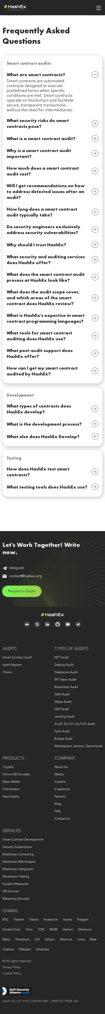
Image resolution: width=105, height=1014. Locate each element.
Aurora (67, 919)
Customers (62, 789)
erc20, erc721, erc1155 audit (75, 724)
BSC (6, 919)
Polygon (82, 919)
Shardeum (22, 939)
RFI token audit (65, 679)
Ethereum (85, 929)
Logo (15, 7)
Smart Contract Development (23, 839)
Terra (29, 929)
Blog (58, 804)
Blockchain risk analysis (19, 861)
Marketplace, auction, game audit (78, 746)
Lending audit (65, 716)
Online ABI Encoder (16, 774)
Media (59, 774)
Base (93, 939)
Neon (6, 939)
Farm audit (62, 731)
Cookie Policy (12, 973)
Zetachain (42, 949)
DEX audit (62, 709)
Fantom (19, 919)
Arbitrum (66, 939)
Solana (33, 919)
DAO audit (62, 694)
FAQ (58, 811)
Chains (7, 672)
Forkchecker (11, 789)
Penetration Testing (16, 876)
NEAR (53, 929)
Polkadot (25, 949)
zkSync (50, 939)
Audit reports (12, 665)
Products (13, 758)
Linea (81, 939)
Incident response (15, 884)
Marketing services (16, 898)
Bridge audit (64, 738)
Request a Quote (21, 591)
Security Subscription (17, 847)
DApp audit (63, 702)
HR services (11, 891)
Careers (60, 781)
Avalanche (51, 919)
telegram (16, 568)
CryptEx (8, 767)
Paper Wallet (11, 781)
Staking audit (64, 665)
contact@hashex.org (25, 576)
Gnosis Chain (12, 929)
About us (61, 767)
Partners (60, 796)
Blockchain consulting (18, 854)
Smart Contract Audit (17, 657)
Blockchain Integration (18, 869)
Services (12, 831)
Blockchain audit (66, 687)
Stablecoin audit (66, 672)
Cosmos (8, 949)
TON (41, 929)
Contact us (62, 818)
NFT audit (62, 657)
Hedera (67, 929)
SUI (37, 939)
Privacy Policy (12, 967)
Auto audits (11, 796)
